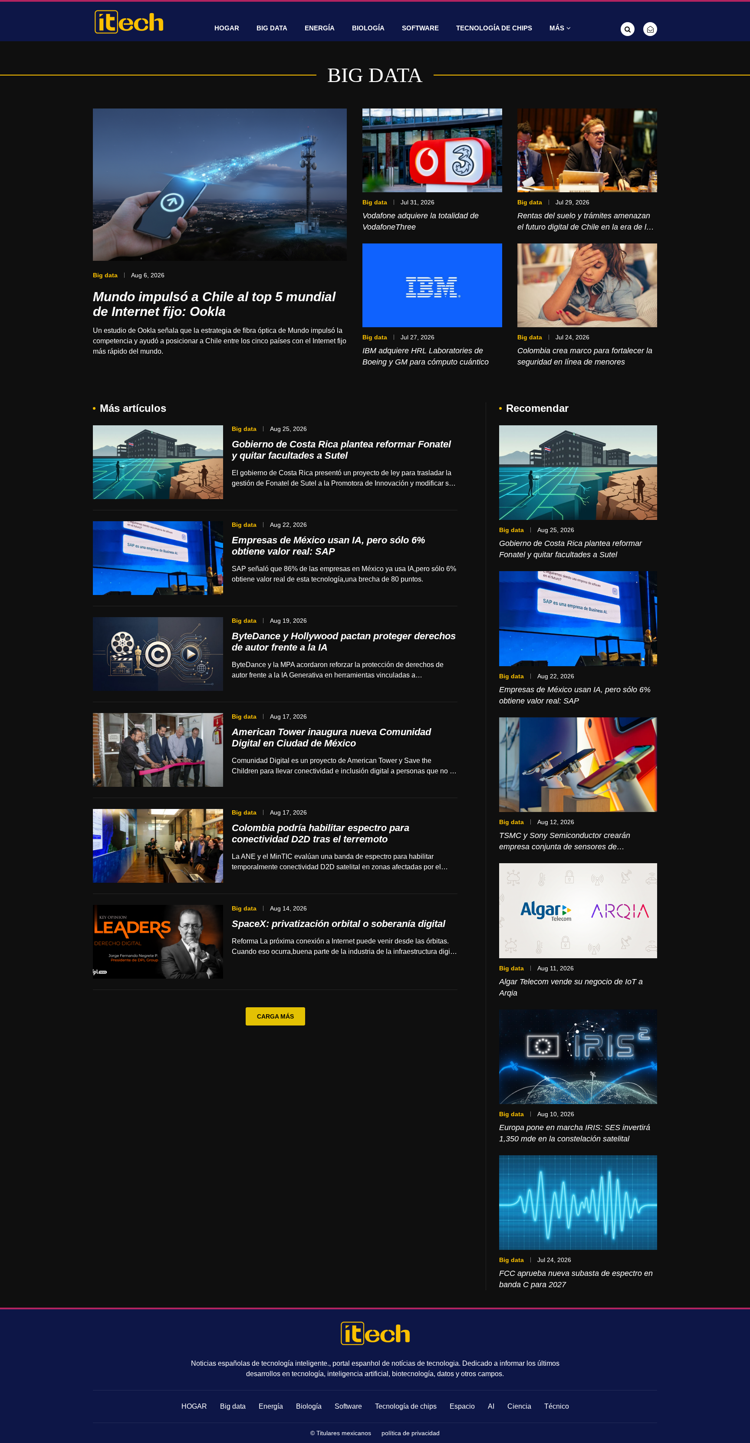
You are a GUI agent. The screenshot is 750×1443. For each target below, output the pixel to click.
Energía (320, 28)
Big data (272, 28)
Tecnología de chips (494, 28)
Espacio (462, 1406)
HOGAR (226, 28)
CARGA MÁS (275, 1016)
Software (420, 28)
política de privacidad (411, 1433)
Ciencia (519, 1406)
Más (556, 28)
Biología (368, 28)
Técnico (556, 1406)
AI (491, 1406)
